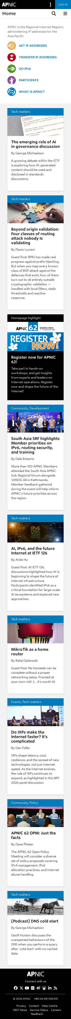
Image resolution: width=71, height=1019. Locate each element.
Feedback (37, 1013)
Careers (56, 1009)
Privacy (21, 1005)
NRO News (20, 1009)
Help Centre (49, 1005)
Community (19, 408)
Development (39, 408)
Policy (34, 803)
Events (16, 702)
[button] (53, 13)
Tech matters (20, 112)
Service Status (39, 1009)
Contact (34, 1005)
